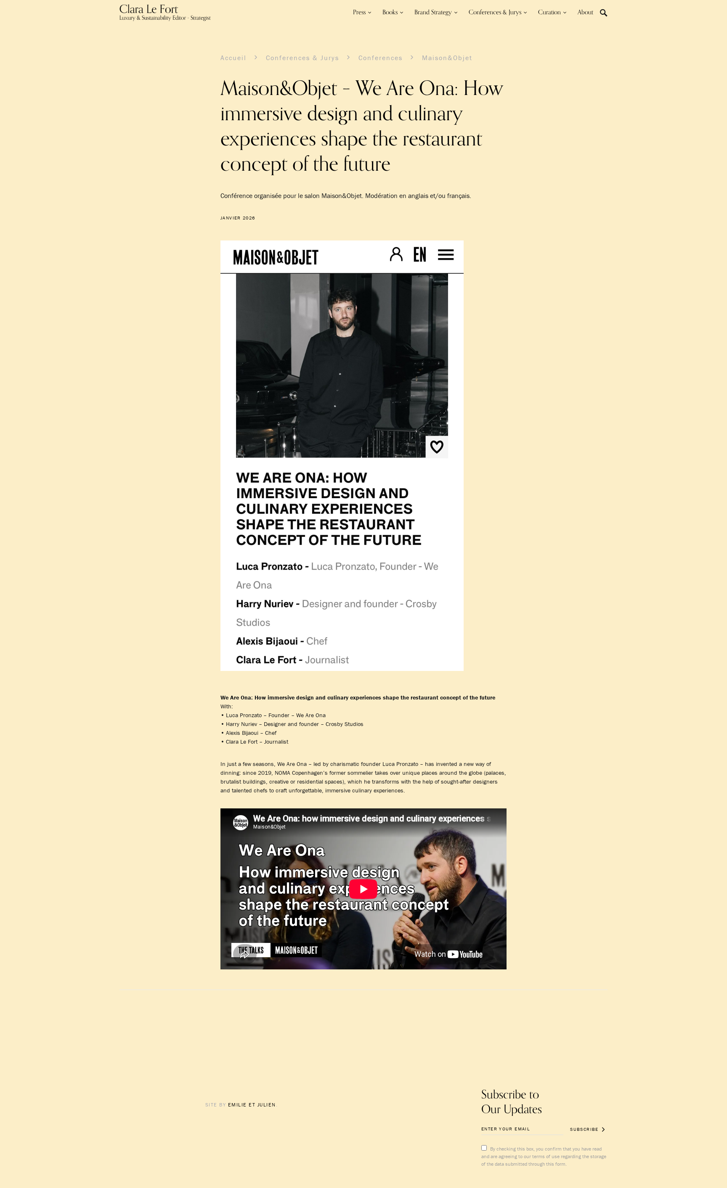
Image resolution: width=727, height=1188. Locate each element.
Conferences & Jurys (302, 57)
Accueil (233, 57)
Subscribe (584, 1129)
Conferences (380, 57)
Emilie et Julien (252, 1104)
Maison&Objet (447, 57)
